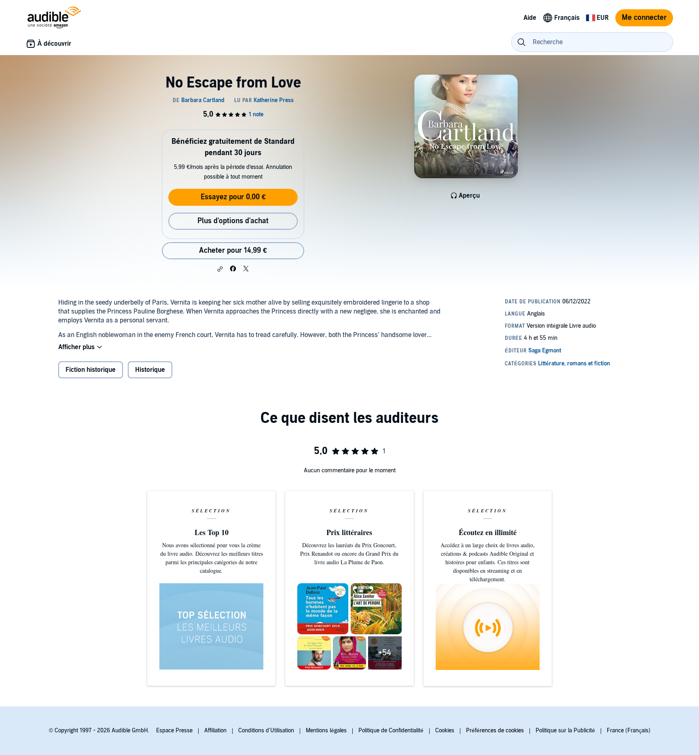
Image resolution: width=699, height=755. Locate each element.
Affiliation (215, 730)
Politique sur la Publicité (565, 730)
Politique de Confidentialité (391, 730)
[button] (220, 269)
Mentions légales (326, 730)
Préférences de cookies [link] (495, 730)
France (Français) (628, 730)
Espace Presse (174, 730)
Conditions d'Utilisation (266, 730)
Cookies (444, 730)
